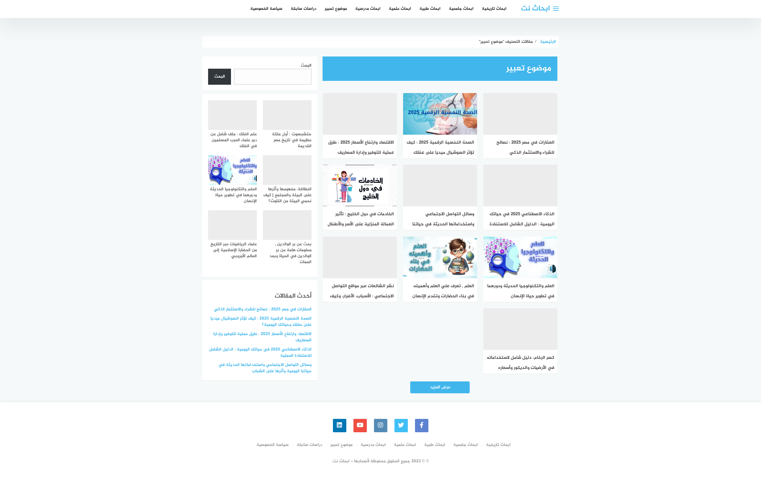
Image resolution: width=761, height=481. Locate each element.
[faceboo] (421, 425)
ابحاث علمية (400, 8)
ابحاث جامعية (461, 8)
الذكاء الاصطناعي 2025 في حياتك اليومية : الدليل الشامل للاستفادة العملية (260, 352)
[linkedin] (339, 425)
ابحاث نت (535, 9)
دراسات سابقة (303, 8)
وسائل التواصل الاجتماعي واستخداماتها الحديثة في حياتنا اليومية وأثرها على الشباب (265, 368)
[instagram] (380, 425)
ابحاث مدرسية (367, 8)
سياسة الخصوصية (266, 8)
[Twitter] (401, 425)
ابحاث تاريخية (494, 8)
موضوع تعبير (336, 8)
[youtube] (360, 425)
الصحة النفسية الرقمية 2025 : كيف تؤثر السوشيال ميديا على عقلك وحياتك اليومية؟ (261, 321)
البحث (306, 65)
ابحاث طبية (430, 8)
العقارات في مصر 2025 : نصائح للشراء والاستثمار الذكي (263, 309)
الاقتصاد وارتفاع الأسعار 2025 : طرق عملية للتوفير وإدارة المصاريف (262, 337)
